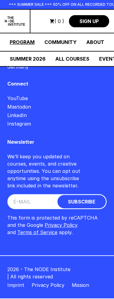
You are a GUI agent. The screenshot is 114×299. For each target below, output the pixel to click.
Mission (80, 285)
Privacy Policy (61, 225)
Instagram (19, 124)
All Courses (72, 59)
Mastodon (19, 107)
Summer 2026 (28, 59)
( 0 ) (59, 21)
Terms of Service (37, 232)
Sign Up (89, 21)
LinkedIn (17, 115)
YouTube (17, 98)
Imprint (15, 285)
